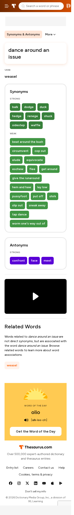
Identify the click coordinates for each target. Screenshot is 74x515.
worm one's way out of (28, 223)
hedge (16, 116)
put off (38, 196)
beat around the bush (27, 142)
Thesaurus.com (14, 6)
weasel (12, 365)
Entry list (12, 467)
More (49, 34)
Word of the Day (35, 405)
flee (32, 169)
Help (61, 467)
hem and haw (21, 187)
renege (33, 116)
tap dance (19, 214)
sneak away (37, 205)
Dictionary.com (68, 6)
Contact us (46, 467)
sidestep (18, 125)
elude (16, 160)
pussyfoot (19, 196)
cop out (40, 151)
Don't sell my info (35, 491)
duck (43, 107)
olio (35, 412)
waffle (35, 125)
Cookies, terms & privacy (35, 474)
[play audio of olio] (26, 420)
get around (49, 169)
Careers (28, 467)
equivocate (34, 160)
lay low (42, 187)
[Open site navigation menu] (7, 6)
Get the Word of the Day (35, 431)
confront (18, 260)
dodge (29, 107)
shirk (52, 196)
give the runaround (25, 178)
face (34, 260)
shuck (48, 116)
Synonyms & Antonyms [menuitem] (23, 34)
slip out (17, 205)
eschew (17, 169)
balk (15, 107)
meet (47, 260)
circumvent (20, 151)
